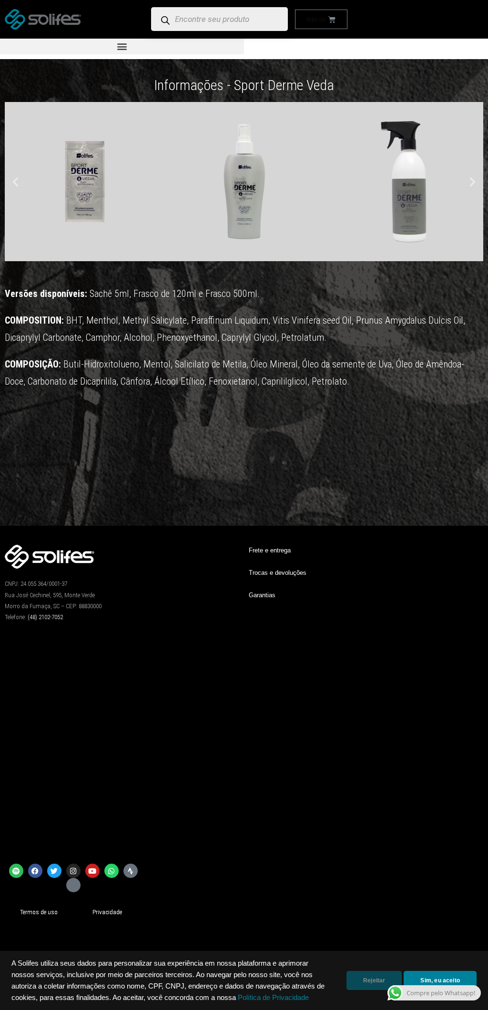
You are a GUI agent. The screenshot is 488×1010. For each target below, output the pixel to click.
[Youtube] (92, 871)
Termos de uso (39, 912)
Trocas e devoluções (277, 572)
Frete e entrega (270, 550)
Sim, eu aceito (440, 980)
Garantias (262, 595)
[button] (122, 46)
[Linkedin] (73, 885)
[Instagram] (73, 871)
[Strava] (130, 871)
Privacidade (107, 912)
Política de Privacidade (273, 997)
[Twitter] (54, 871)
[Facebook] (35, 871)
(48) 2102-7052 (45, 617)
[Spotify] (16, 871)
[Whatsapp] (111, 871)
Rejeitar (374, 980)
